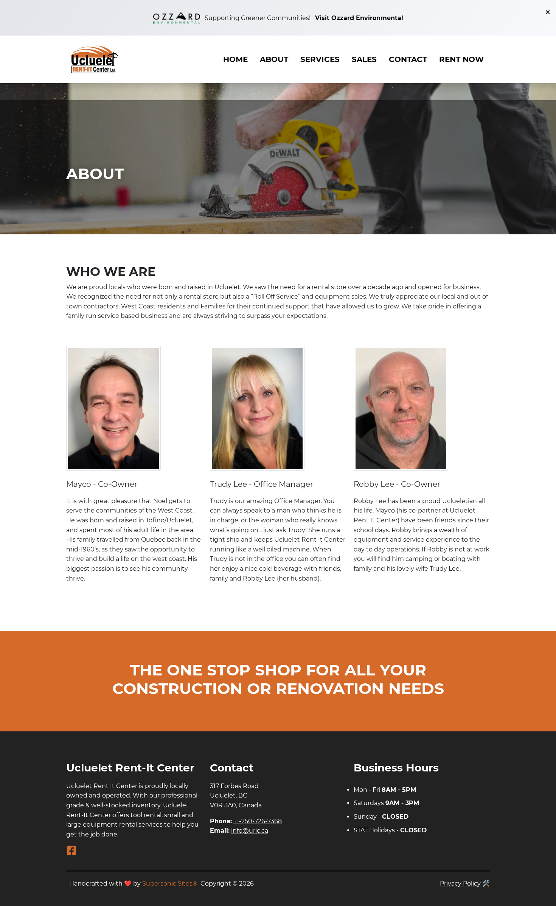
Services (320, 59)
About (274, 59)
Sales (364, 59)
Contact (408, 59)
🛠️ (486, 883)
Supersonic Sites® (169, 883)
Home (235, 59)
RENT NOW (461, 59)
